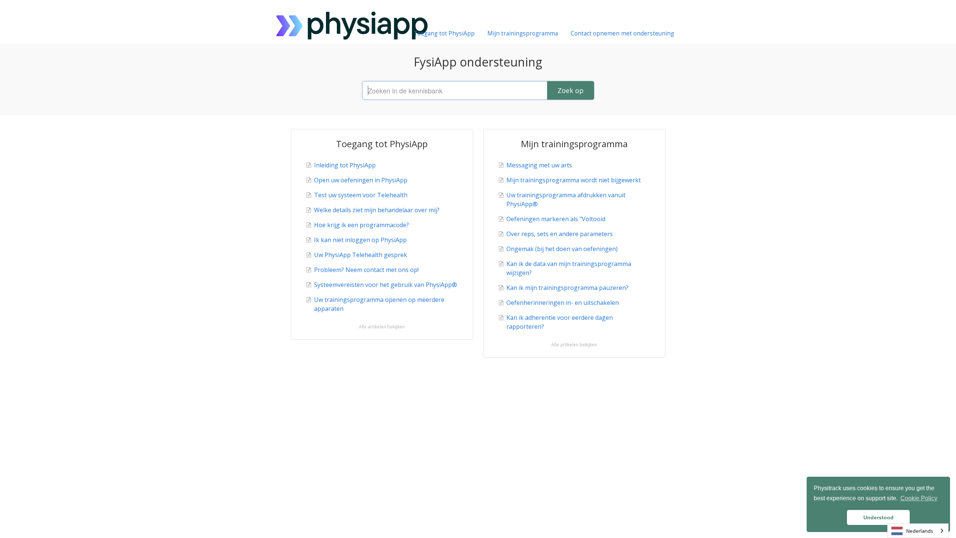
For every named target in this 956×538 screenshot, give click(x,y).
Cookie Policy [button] (918, 498)
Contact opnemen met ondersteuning (622, 33)
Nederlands (919, 531)
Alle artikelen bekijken (382, 327)
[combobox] (918, 530)
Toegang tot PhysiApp (444, 33)
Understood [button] (878, 517)
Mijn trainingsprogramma (522, 33)
